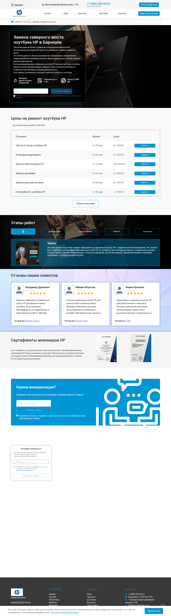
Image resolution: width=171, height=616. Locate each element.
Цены (66, 14)
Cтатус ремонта (149, 5)
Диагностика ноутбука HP (30, 164)
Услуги (47, 14)
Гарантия (82, 14)
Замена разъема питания (30, 182)
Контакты (122, 14)
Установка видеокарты (28, 154)
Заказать (145, 145)
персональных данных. (29, 418)
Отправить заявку (61, 91)
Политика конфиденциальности (65, 612)
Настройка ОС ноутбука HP (30, 191)
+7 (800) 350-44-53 (98, 3)
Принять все (154, 611)
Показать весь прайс (85, 203)
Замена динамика (25, 173)
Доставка (103, 14)
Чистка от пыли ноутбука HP (31, 145)
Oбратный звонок (149, 13)
